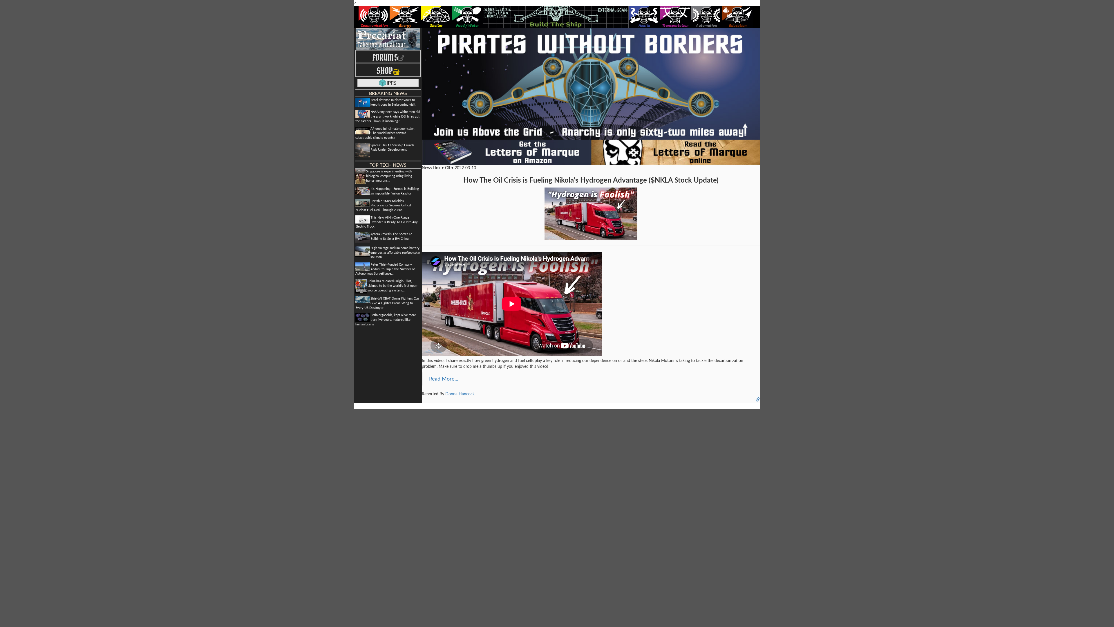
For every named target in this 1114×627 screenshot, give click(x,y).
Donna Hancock (460, 394)
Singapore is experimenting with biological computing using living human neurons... (389, 176)
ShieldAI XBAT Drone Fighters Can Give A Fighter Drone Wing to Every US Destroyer (387, 303)
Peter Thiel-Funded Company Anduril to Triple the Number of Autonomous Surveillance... (385, 269)
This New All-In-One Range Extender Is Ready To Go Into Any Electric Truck (386, 222)
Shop (384, 71)
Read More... (443, 378)
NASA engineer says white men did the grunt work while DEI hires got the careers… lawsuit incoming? (387, 116)
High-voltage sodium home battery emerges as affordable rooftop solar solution (395, 252)
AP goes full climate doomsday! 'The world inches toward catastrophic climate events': (385, 133)
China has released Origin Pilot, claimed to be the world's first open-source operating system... (393, 286)
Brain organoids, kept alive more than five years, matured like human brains (385, 320)
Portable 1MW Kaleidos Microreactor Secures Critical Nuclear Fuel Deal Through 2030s (383, 205)
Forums (385, 57)
